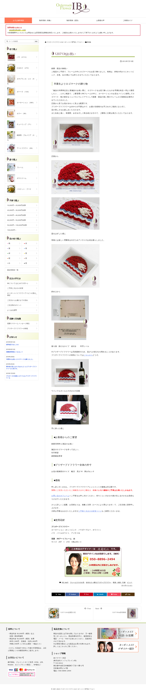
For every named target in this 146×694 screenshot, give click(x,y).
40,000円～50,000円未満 (16, 220)
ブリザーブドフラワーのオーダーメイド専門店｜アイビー (65, 42)
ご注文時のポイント (14, 305)
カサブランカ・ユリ (20, 81)
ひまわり (22, 68)
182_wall (65, 582)
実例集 (89, 42)
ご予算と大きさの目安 (15, 288)
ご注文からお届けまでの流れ (17, 300)
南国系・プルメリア (20, 137)
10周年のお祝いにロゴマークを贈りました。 (20, 359)
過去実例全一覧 (12, 270)
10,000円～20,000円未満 (16, 205)
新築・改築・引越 (119, 582)
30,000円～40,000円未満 (16, 215)
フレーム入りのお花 (77, 582)
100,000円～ (12, 230)
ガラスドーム (20, 178)
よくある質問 (12, 310)
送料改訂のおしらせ (12, 344)
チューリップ (23, 124)
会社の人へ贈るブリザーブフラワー (98, 582)
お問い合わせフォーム (60, 496)
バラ (21, 57)
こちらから (88, 355)
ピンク (129, 582)
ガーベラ (22, 92)
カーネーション (126, 585)
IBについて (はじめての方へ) (17, 283)
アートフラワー (24, 148)
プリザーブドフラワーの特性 (17, 328)
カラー (21, 113)
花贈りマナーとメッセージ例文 (18, 323)
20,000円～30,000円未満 (16, 210)
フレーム (19, 167)
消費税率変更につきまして (14, 352)
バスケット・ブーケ (23, 189)
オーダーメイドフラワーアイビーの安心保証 (21, 294)
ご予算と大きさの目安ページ (90, 511)
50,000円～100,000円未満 (17, 225)
